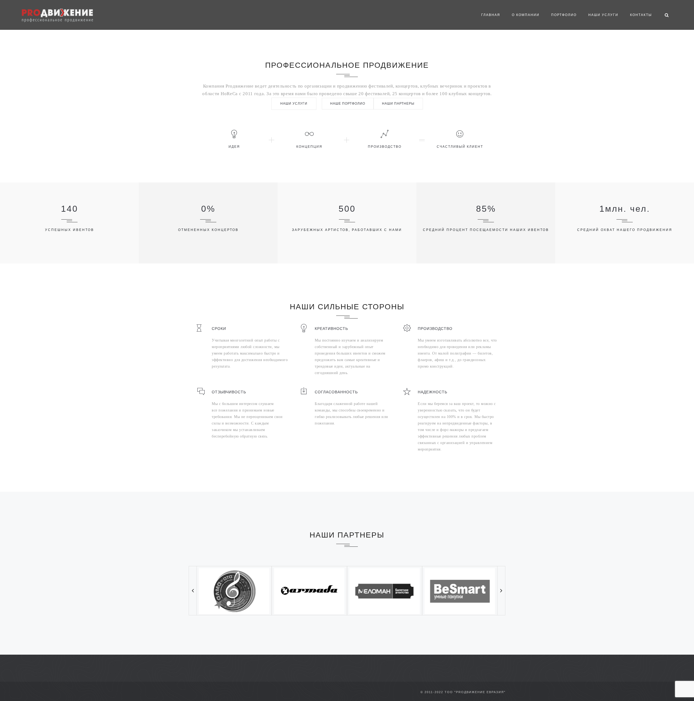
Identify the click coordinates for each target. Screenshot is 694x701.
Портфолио (564, 15)
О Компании (525, 15)
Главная (490, 15)
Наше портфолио (347, 103)
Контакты (641, 15)
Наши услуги (603, 15)
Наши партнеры (398, 103)
